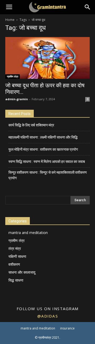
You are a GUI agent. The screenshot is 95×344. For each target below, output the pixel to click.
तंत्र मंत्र (14, 248)
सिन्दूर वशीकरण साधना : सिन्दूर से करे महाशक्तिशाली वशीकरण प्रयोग (47, 175)
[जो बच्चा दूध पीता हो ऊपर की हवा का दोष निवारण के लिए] (47, 58)
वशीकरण (14, 264)
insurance (67, 328)
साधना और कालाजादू (21, 272)
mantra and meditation (28, 232)
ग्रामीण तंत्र (12, 76)
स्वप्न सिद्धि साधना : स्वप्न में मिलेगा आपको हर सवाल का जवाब (46, 161)
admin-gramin (16, 99)
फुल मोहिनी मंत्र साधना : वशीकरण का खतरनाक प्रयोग (43, 149)
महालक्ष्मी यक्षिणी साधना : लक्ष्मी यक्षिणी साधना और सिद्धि (43, 137)
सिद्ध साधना (15, 280)
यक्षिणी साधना (17, 256)
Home (10, 19)
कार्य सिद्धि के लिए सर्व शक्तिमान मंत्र (31, 125)
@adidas (47, 316)
